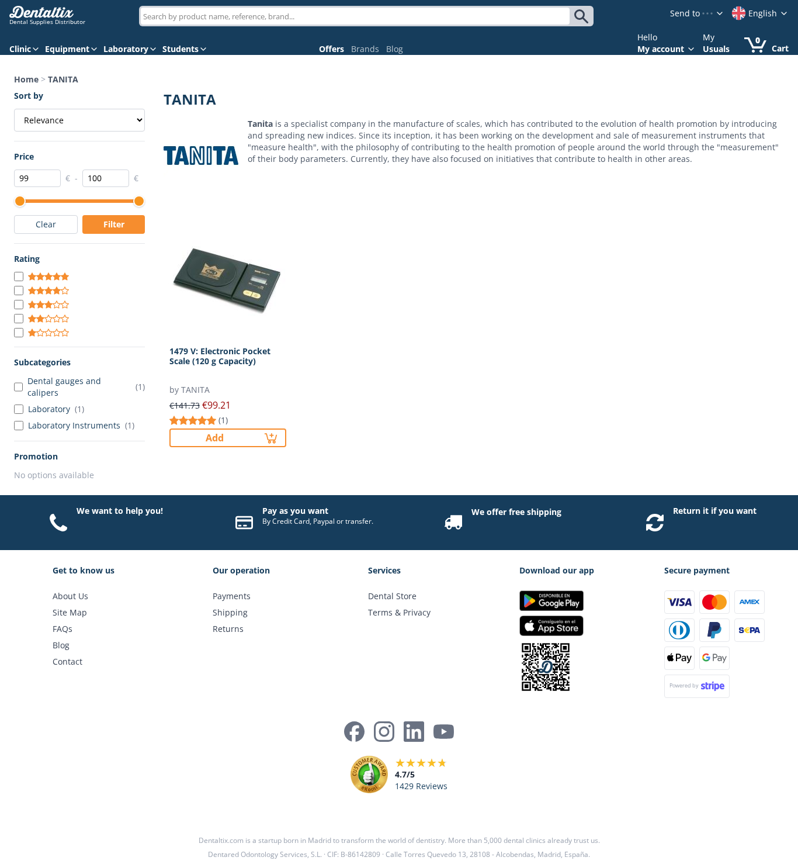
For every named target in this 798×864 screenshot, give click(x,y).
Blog (394, 48)
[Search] (583, 16)
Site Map (70, 612)
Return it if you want (715, 510)
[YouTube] (443, 731)
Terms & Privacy (399, 612)
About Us (70, 596)
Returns (228, 628)
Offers (331, 48)
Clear (46, 224)
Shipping (230, 612)
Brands (365, 48)
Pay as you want (295, 510)
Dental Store (392, 596)
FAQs (62, 628)
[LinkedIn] (414, 731)
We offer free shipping (516, 511)
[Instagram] (384, 731)
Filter (113, 224)
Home (26, 79)
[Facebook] (354, 731)
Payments (232, 596)
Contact (67, 661)
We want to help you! (120, 510)
